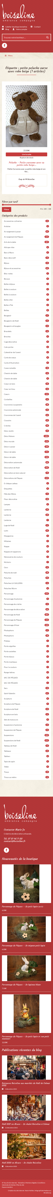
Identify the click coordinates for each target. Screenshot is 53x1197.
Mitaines (26, 541)
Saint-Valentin (26, 693)
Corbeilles (26, 399)
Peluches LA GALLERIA (26, 583)
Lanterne (26, 510)
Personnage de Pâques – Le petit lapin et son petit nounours (25, 1037)
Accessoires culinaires (26, 221)
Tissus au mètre (26, 777)
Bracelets (26, 331)
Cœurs (26, 394)
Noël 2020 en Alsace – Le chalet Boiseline (21, 1163)
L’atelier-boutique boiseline (16, 27)
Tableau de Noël (26, 746)
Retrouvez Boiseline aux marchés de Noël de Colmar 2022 (26, 1084)
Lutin (26, 531)
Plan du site (20, 1185)
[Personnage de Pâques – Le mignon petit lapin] (26, 929)
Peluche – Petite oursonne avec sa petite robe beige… (26, 163)
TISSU (26, 767)
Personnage (26, 594)
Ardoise (26, 226)
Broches (26, 336)
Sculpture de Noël (26, 709)
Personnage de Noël (26, 615)
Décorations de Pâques (26, 478)
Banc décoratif (26, 258)
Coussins (26, 420)
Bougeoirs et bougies (26, 326)
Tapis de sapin (26, 761)
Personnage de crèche (26, 604)
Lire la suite (26, 154)
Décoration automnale (26, 462)
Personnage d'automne (26, 599)
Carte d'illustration (26, 363)
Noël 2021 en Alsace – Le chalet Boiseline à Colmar (26, 1124)
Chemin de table (26, 373)
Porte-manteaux (26, 662)
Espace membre (7, 1187)
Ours (26, 567)
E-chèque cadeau (26, 483)
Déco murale (26, 441)
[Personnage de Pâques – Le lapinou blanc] (26, 968)
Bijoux (26, 263)
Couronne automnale (26, 410)
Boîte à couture (26, 289)
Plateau (26, 641)
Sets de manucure (26, 720)
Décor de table (26, 452)
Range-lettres (26, 672)
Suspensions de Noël (26, 740)
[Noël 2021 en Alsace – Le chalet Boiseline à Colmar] (26, 1108)
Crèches (26, 426)
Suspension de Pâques (26, 730)
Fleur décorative (26, 499)
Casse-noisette (26, 368)
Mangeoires (26, 536)
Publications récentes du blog (22, 1050)
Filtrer (6, 209)
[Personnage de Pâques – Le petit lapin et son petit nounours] (26, 1013)
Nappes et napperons (26, 552)
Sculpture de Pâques (26, 704)
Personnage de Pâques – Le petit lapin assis (22, 906)
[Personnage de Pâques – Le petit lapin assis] (26, 883)
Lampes (26, 504)
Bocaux (26, 279)
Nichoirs (26, 562)
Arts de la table (26, 242)
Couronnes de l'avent (26, 415)
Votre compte (21, 29)
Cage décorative (26, 342)
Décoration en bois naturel (26, 473)
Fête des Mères (26, 494)
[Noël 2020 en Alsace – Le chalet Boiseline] (26, 1146)
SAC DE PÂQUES (26, 678)
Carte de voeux (26, 357)
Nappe (26, 546)
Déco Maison (26, 436)
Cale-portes (26, 347)
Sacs (26, 688)
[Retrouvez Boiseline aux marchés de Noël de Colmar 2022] (26, 1067)
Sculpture (26, 699)
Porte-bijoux (26, 657)
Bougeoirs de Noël (26, 321)
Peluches (26, 578)
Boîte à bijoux (26, 284)
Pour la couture (26, 667)
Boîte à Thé (26, 305)
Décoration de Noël (26, 468)
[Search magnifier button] (47, 37)
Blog (7, 29)
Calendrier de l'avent (26, 352)
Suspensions (26, 735)
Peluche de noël (26, 573)
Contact (37, 27)
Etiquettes (26, 489)
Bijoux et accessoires (26, 268)
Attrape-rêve (26, 247)
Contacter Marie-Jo (14, 829)
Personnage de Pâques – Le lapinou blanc (21, 984)
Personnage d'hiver (26, 625)
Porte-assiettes (26, 651)
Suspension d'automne (26, 725)
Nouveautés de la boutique (20, 859)
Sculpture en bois (26, 714)
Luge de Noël (26, 525)
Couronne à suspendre (26, 405)
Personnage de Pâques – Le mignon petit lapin (23, 945)
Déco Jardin (26, 431)
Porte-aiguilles (26, 646)
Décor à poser (26, 447)
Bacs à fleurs (26, 252)
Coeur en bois (26, 384)
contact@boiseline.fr (14, 841)
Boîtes (26, 310)
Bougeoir (26, 315)
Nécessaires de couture (26, 557)
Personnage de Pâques (26, 620)
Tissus (26, 772)
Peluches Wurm (26, 588)
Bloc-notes (26, 273)
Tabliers (26, 756)
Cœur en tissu (26, 389)
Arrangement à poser (26, 231)
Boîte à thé (26, 300)
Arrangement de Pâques (26, 237)
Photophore (26, 630)
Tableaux (26, 751)
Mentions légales (31, 1183)
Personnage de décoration (26, 609)
